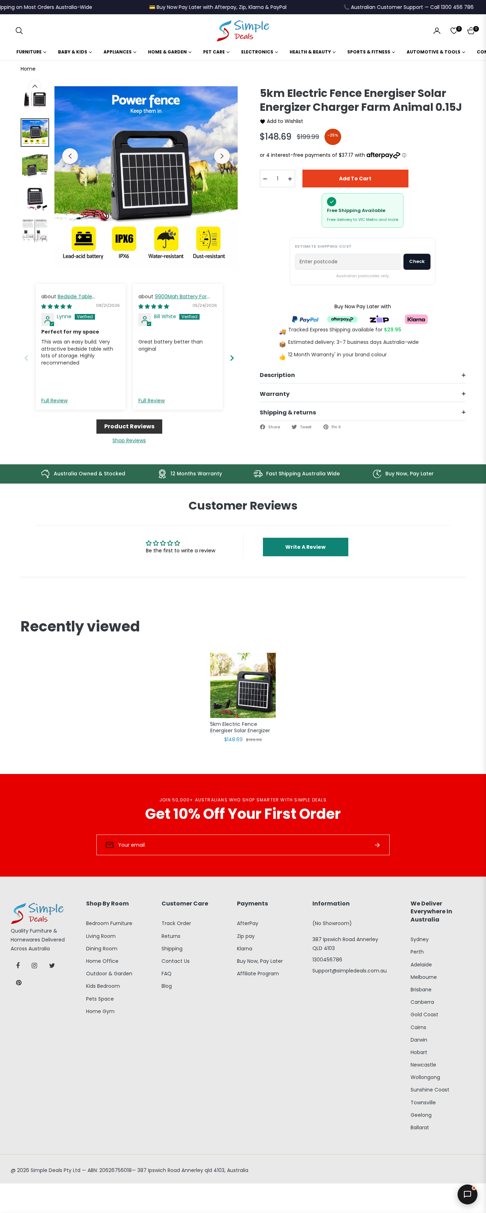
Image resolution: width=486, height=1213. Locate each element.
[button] (19, 30)
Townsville (423, 1102)
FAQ (166, 973)
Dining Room (101, 948)
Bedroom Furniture (109, 923)
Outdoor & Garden (109, 973)
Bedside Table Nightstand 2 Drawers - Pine (75, 300)
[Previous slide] (26, 358)
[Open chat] (467, 1194)
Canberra (422, 1002)
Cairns (418, 1027)
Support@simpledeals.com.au (349, 970)
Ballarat (420, 1127)
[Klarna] (416, 319)
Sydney (420, 939)
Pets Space (100, 998)
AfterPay (247, 923)
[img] (56, 306)
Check (417, 261)
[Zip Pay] (379, 319)
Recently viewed (80, 626)
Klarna (244, 948)
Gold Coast (424, 1014)
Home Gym (100, 1011)
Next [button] (222, 156)
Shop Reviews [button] (129, 440)
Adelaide (421, 964)
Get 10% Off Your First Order (243, 814)
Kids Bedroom (103, 986)
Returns (171, 936)
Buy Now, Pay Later (260, 961)
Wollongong (425, 1077)
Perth (417, 951)
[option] (146, 178)
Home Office (102, 961)
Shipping (172, 948)
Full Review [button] (54, 400)
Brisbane (421, 989)
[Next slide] (232, 358)
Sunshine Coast (430, 1089)
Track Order (176, 923)
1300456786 (327, 959)
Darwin (419, 1039)
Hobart (419, 1052)
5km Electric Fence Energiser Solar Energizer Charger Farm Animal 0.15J (240, 728)
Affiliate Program (258, 973)
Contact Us (176, 961)
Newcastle (423, 1064)
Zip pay (246, 936)
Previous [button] (70, 156)
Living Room (101, 936)
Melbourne (424, 977)
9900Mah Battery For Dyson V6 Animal (172, 300)
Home (28, 68)
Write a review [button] (305, 547)
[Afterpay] (342, 319)
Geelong (421, 1115)
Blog (167, 986)
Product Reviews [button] (129, 426)
